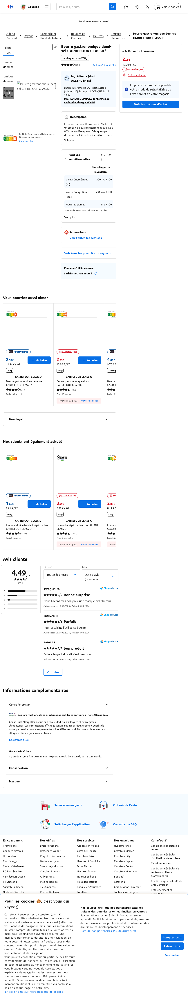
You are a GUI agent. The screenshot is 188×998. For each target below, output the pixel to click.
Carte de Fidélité (87, 850)
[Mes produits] (136, 6)
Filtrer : (48, 567)
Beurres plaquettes (118, 36)
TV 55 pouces (47, 886)
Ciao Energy (10, 861)
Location (82, 892)
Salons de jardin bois (51, 866)
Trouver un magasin (68, 805)
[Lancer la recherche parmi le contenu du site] (112, 6)
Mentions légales (161, 863)
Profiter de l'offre (89, 400)
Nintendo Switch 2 (13, 892)
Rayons (28, 36)
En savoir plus (26, 141)
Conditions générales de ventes (165, 847)
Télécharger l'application (72, 824)
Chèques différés (13, 850)
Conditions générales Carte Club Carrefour (166, 882)
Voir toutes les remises (85, 238)
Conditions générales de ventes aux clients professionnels (165, 872)
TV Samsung (10, 881)
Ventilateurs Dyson (14, 876)
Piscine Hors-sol (49, 881)
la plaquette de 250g (75, 58)
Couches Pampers (50, 871)
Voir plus (69, 140)
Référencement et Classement (161, 891)
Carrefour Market (124, 850)
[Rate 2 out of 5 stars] (65, 64)
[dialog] (94, 946)
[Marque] (106, 781)
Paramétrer (172, 955)
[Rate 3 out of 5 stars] (68, 64)
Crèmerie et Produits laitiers (50, 36)
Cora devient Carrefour (127, 886)
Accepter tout (172, 937)
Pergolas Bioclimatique (53, 855)
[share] (55, 47)
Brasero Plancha (49, 845)
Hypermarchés (122, 845)
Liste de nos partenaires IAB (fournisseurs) (108, 931)
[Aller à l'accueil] (10, 6)
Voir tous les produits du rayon (86, 253)
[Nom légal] (106, 419)
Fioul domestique (87, 881)
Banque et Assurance (89, 886)
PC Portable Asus (13, 871)
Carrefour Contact (124, 866)
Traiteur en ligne (86, 876)
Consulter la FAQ (125, 824)
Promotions (10, 845)
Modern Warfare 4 (13, 866)
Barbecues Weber (50, 850)
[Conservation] (106, 768)
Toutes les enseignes (126, 892)
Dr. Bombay (9, 855)
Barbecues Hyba (49, 861)
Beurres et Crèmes (78, 36)
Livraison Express (87, 871)
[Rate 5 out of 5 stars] (73, 64)
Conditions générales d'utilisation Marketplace (165, 856)
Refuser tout (172, 946)
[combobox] (86, 6)
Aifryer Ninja (47, 876)
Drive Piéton (84, 866)
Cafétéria (119, 881)
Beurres (98, 36)
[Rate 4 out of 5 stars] (70, 64)
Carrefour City (122, 855)
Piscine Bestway (49, 892)
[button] (46, 6)
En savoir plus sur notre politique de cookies (34, 991)
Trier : (85, 567)
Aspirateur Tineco (13, 886)
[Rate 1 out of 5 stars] (62, 64)
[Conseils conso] (106, 704)
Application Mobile (88, 845)
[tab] (8, 50)
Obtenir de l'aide (125, 805)
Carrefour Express (124, 861)
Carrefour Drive (86, 855)
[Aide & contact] (126, 6)
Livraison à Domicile (88, 861)
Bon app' (119, 876)
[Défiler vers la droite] (112, 354)
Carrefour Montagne (126, 871)
